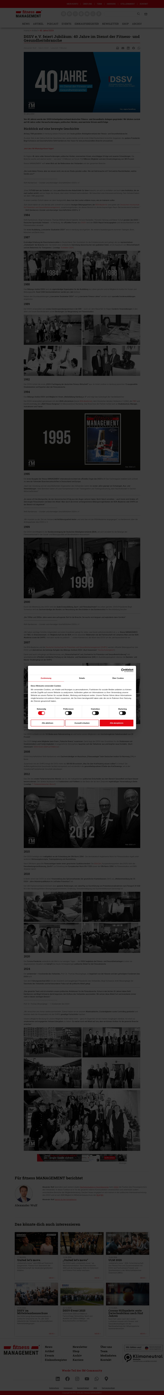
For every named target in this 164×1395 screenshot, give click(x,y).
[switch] (68, 713)
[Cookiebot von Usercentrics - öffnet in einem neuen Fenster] (122, 670)
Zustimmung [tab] (46, 678)
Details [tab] (82, 678)
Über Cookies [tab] (118, 678)
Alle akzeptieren (116, 723)
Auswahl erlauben (82, 723)
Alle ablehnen (47, 723)
